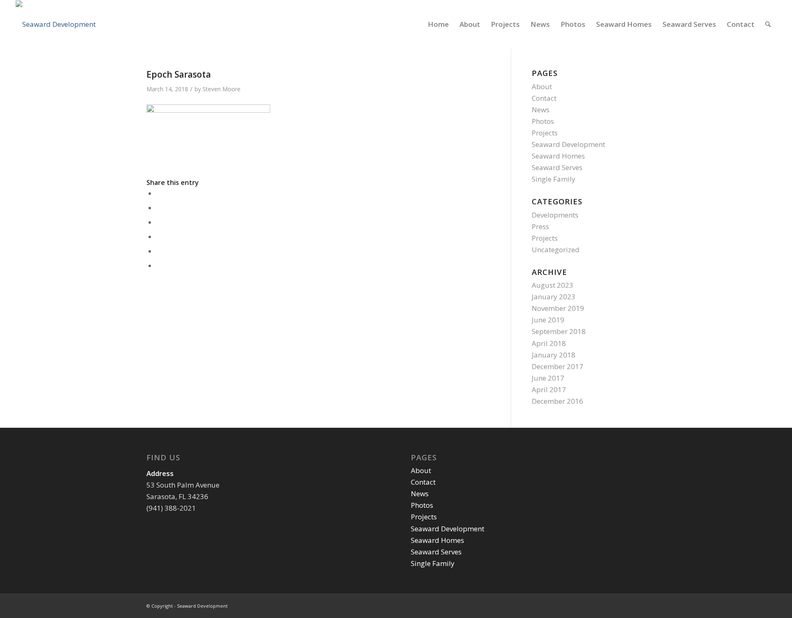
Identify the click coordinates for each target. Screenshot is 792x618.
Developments (555, 215)
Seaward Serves (557, 167)
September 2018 (559, 331)
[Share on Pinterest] (159, 223)
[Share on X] (159, 208)
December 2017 (557, 366)
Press (540, 226)
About (542, 86)
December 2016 (557, 401)
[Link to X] (627, 604)
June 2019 (548, 319)
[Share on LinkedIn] (159, 237)
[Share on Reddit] (159, 252)
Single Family (553, 179)
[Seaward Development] (56, 24)
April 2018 (549, 343)
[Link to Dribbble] (639, 604)
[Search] (768, 24)
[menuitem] (438, 24)
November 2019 (558, 308)
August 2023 (552, 285)
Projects (545, 132)
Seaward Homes (558, 156)
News (540, 109)
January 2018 (553, 355)
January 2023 (553, 296)
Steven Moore (221, 89)
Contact (544, 98)
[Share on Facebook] (159, 194)
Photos (543, 121)
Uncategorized (556, 249)
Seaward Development (568, 144)
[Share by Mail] (159, 266)
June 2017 (548, 378)
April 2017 (549, 389)
